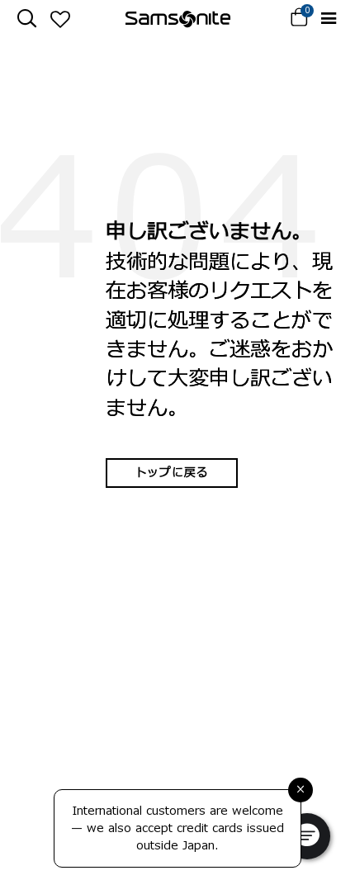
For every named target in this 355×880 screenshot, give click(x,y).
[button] (307, 836)
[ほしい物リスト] (59, 19)
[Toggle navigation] (328, 18)
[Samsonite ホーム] (177, 19)
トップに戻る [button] (172, 472)
